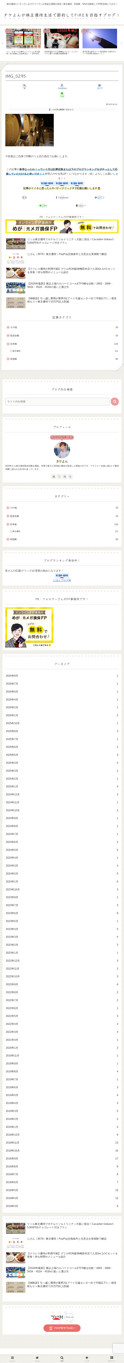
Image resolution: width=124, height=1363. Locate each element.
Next (121, 43)
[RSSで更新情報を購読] (70, 476)
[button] (80, 205)
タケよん (62, 461)
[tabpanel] (23, 43)
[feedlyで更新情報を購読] (65, 476)
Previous (2, 43)
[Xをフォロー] (59, 476)
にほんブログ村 (62, 580)
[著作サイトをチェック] (54, 476)
